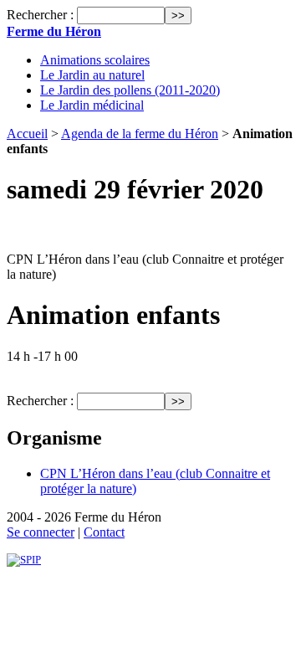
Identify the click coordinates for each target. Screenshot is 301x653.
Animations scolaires (95, 60)
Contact (104, 532)
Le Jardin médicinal (92, 105)
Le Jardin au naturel (92, 75)
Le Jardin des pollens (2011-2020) (130, 90)
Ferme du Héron (54, 31)
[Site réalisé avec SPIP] (24, 559)
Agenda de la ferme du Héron (139, 133)
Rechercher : (40, 15)
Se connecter (40, 532)
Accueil (27, 133)
